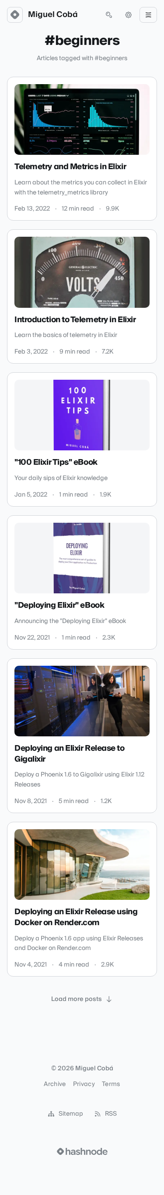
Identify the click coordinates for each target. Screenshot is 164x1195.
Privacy (84, 1084)
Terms (111, 1084)
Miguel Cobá (53, 15)
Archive (55, 1084)
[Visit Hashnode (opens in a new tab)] (82, 1151)
